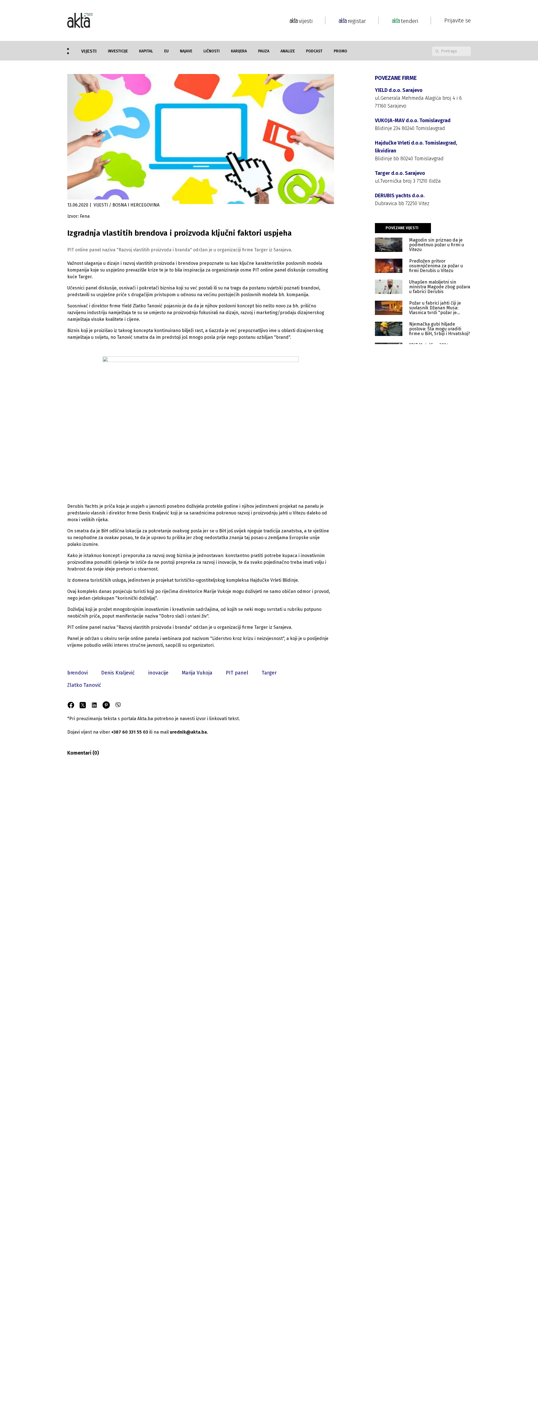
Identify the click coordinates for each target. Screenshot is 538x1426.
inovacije (158, 673)
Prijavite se (457, 20)
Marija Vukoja (197, 673)
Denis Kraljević (118, 673)
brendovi (77, 673)
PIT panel (237, 673)
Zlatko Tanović (84, 685)
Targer (269, 673)
